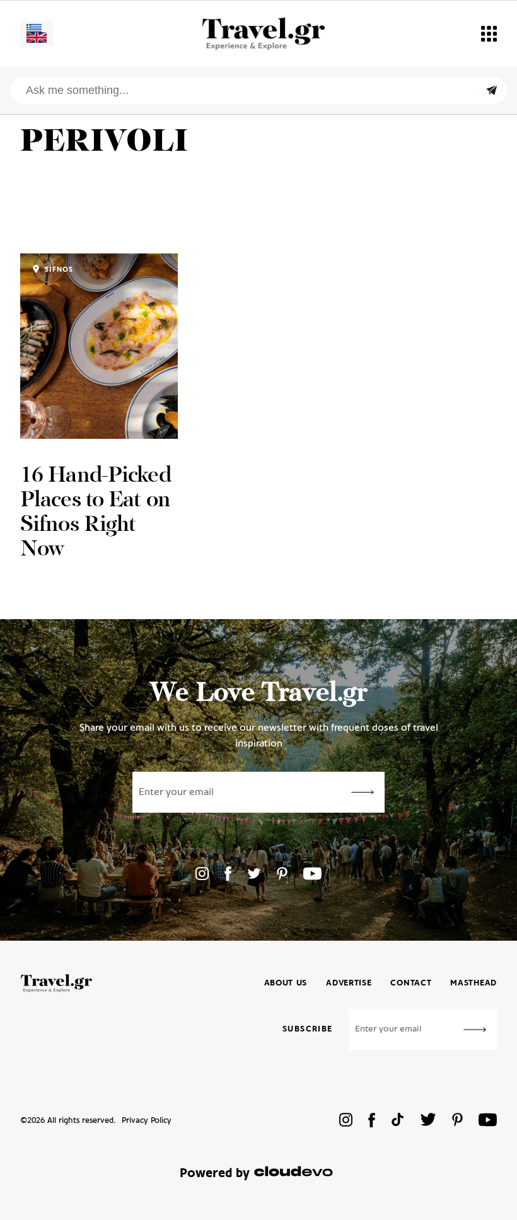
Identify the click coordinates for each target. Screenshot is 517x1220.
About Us (286, 983)
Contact (410, 983)
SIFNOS (57, 270)
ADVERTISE (348, 983)
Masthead (473, 983)
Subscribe (307, 1029)
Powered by (215, 1173)
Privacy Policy (146, 1120)
